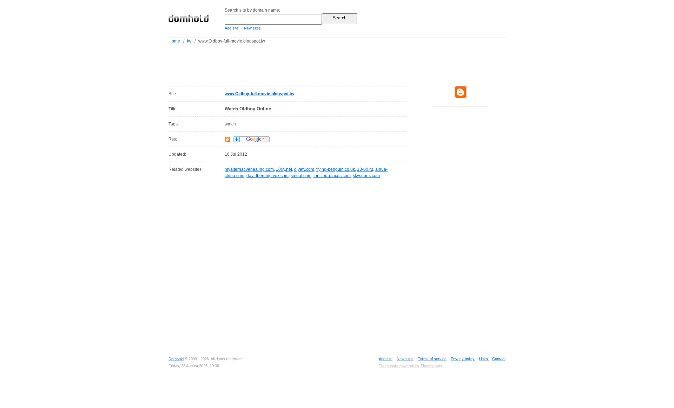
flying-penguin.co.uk (335, 169)
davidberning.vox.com (267, 175)
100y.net (284, 169)
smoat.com (301, 175)
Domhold (176, 359)
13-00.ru (365, 169)
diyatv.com (304, 169)
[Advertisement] (350, 63)
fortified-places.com (332, 175)
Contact (498, 359)
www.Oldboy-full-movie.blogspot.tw (259, 93)
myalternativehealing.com (249, 169)
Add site (231, 28)
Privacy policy (463, 359)
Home (174, 41)
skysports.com (366, 175)
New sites (252, 28)
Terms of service (432, 359)
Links (483, 359)
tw (189, 41)
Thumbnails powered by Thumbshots (410, 366)
